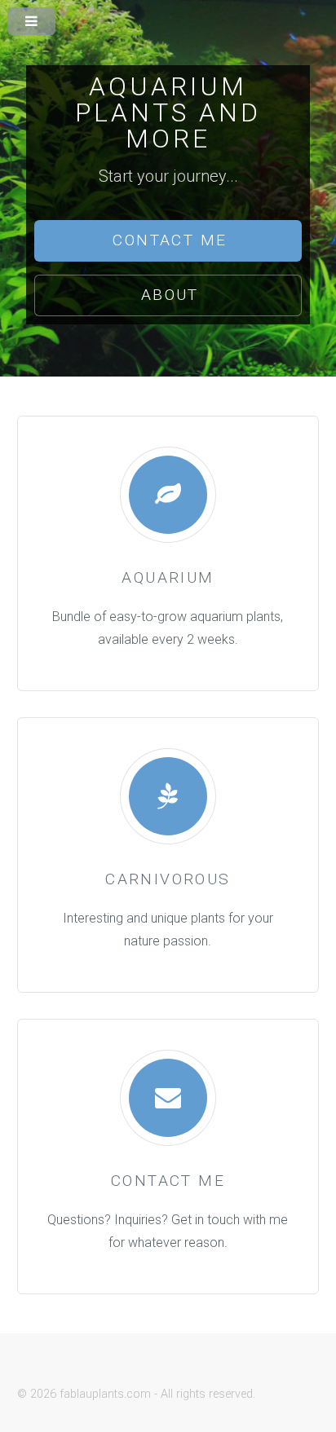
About (170, 294)
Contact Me (170, 240)
